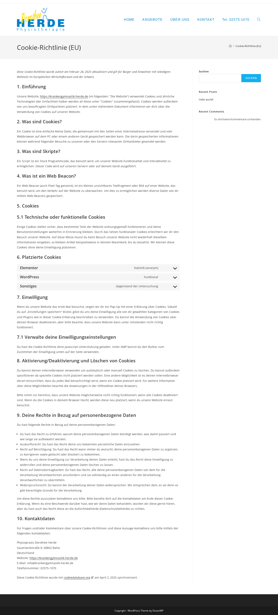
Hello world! (206, 99)
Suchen (204, 71)
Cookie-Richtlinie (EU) (248, 46)
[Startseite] (230, 46)
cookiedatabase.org (77, 577)
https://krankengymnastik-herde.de (64, 96)
